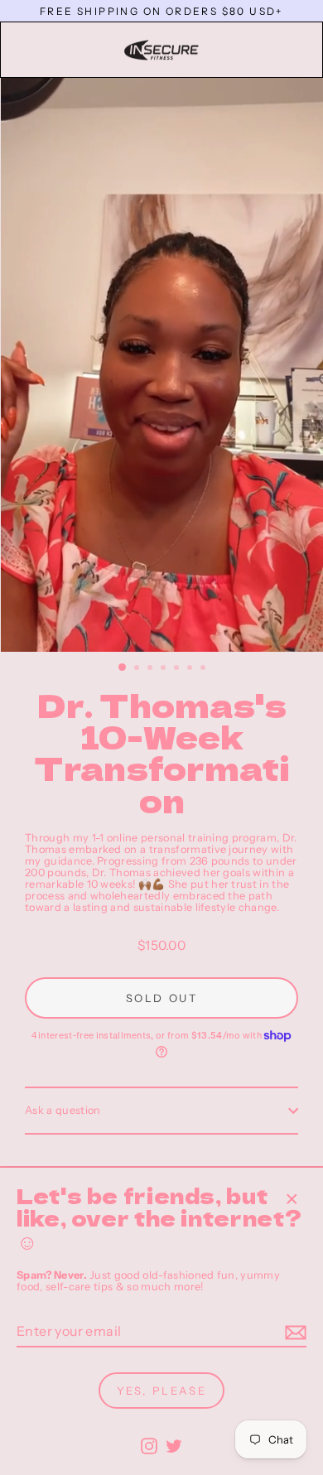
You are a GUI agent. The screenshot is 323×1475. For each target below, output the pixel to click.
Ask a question (62, 1110)
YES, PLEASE (162, 1390)
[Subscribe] (293, 1332)
